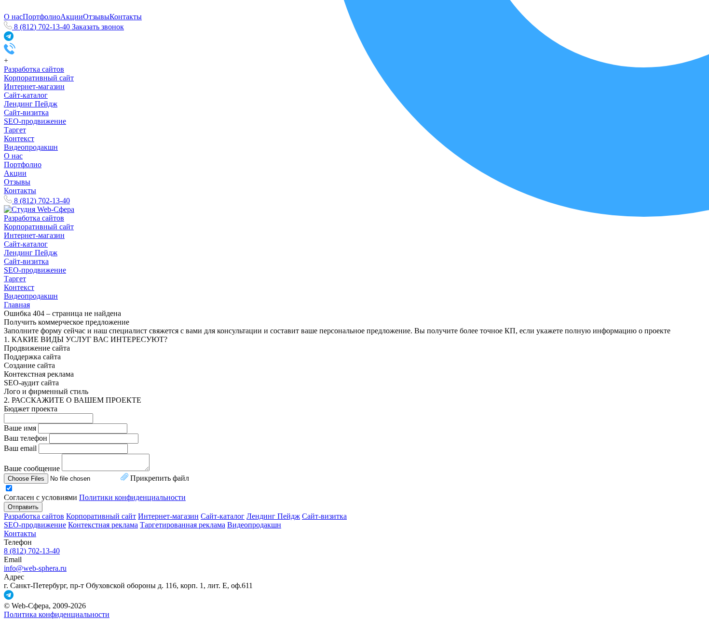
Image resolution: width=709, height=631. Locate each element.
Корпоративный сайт (39, 78)
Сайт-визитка (26, 112)
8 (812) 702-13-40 (32, 551)
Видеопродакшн (31, 147)
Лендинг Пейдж (30, 104)
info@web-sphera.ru (35, 568)
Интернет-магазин (34, 86)
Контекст (19, 138)
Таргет (15, 130)
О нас (13, 17)
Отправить (23, 507)
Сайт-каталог (26, 95)
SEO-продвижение (35, 121)
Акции (71, 17)
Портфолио (41, 17)
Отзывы (17, 182)
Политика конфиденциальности (56, 614)
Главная (17, 305)
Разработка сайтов (34, 69)
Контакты (20, 190)
